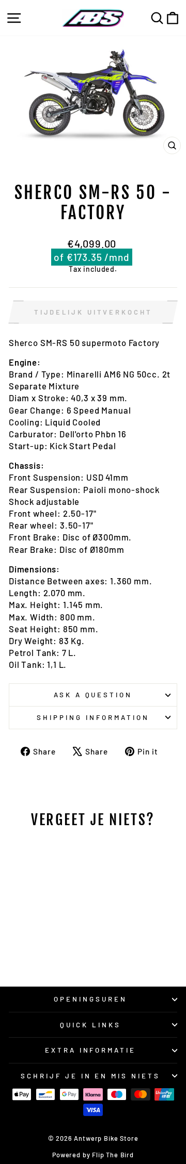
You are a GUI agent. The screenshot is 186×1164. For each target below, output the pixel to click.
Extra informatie (90, 1050)
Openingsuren (90, 999)
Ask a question (93, 695)
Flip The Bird (113, 1155)
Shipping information (93, 717)
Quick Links (90, 1025)
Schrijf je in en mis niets (90, 1076)
